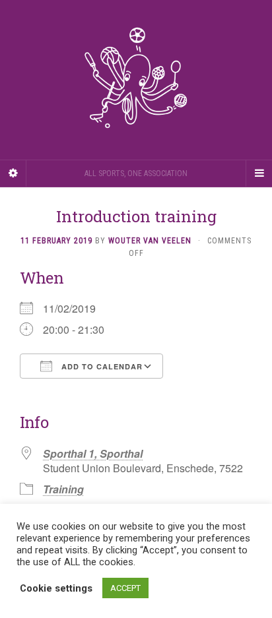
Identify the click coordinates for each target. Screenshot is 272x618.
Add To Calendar (101, 366)
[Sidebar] (13, 173)
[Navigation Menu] (259, 173)
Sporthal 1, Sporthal (93, 453)
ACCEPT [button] (125, 588)
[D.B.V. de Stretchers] (136, 80)
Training (63, 489)
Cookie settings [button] (56, 588)
